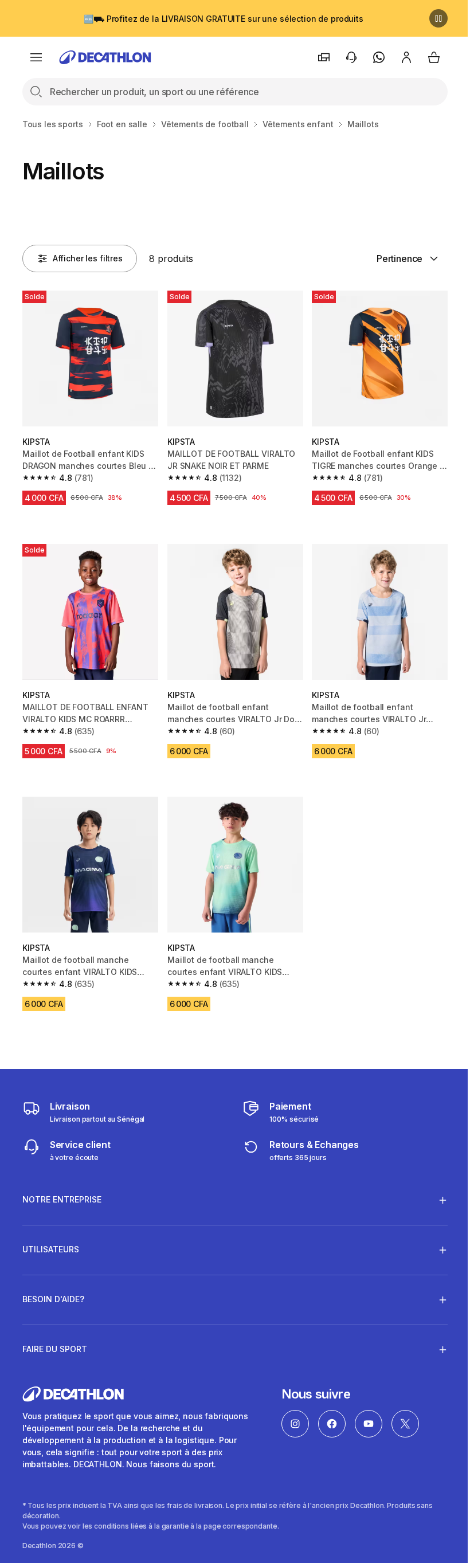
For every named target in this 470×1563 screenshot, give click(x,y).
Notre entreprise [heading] (61, 1191)
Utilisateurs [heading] (50, 1240)
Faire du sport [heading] (54, 1340)
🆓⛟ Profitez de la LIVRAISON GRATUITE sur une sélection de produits (223, 18)
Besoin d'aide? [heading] (53, 1290)
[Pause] (438, 18)
